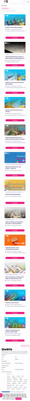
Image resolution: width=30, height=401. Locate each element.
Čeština (25, 387)
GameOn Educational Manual (13, 194)
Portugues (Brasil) (10, 385)
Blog (16, 356)
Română (25, 381)
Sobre (3, 356)
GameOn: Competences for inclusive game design (12, 330)
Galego (25, 379)
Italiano (21, 379)
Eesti (23, 376)
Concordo (18, 398)
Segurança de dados (19, 363)
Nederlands (14, 377)
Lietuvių (13, 376)
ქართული (14, 383)
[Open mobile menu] (28, 1)
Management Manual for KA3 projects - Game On (13, 167)
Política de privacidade (6, 363)
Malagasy (18, 388)
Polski (8, 388)
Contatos (16, 359)
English (8, 376)
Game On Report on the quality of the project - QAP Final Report (14, 222)
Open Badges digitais (19, 369)
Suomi (19, 383)
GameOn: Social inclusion (12, 302)
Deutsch (18, 376)
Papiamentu (9, 387)
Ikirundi (23, 388)
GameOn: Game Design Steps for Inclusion (14, 110)
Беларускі (16, 387)
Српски (21, 385)
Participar (15, 37)
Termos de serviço (5, 365)
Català (20, 387)
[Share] (23, 23)
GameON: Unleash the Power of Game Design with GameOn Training (15, 138)
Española (9, 377)
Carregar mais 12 (25, 345)
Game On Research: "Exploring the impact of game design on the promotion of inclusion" (14, 277)
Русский (20, 377)
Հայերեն (20, 381)
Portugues (25, 383)
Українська (15, 379)
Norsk (17, 385)
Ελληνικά (9, 381)
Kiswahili (13, 388)
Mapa (3, 369)
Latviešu (14, 381)
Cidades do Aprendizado (6, 371)
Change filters (5, 8)
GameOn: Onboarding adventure (14, 27)
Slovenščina (9, 379)
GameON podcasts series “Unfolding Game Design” (12, 248)
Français (8, 383)
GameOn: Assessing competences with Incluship (14, 83)
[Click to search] (24, 2)
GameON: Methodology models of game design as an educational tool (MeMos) (14, 57)
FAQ (2, 359)
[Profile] (26, 2)
